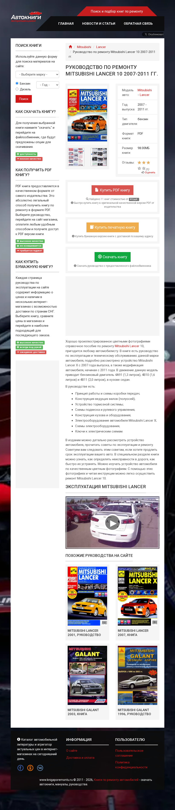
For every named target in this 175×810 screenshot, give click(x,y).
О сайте (71, 751)
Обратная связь (138, 24)
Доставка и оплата (80, 758)
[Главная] (70, 47)
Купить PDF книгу (114, 190)
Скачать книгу (114, 257)
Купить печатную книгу (114, 227)
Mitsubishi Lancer (127, 346)
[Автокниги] (26, 17)
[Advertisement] (112, 306)
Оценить (150, 172)
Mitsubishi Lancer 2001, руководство (84, 633)
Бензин (25, 84)
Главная (66, 24)
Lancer (101, 47)
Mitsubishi (84, 47)
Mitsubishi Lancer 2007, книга (133, 633)
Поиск (23, 99)
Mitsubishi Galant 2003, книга (83, 712)
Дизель (25, 89)
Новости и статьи (98, 24)
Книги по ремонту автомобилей (116, 779)
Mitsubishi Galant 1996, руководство (134, 712)
